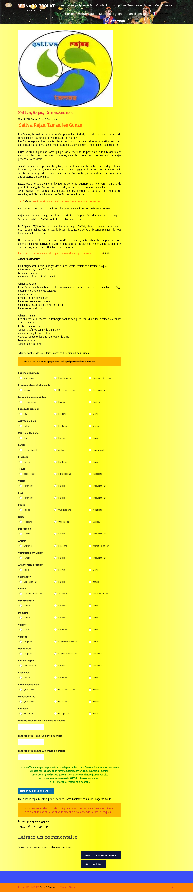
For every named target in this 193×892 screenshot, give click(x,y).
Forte (26, 629)
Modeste (28, 521)
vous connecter (36, 846)
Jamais (27, 389)
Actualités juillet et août (77, 5)
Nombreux (97, 509)
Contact (101, 5)
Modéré (62, 413)
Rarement (28, 485)
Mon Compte (163, 5)
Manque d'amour (101, 545)
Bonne (27, 605)
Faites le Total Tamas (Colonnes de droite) (41, 751)
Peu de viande (64, 377)
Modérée (62, 425)
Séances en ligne (137, 14)
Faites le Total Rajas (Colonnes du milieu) (41, 735)
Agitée (61, 449)
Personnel (63, 545)
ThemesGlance (68, 887)
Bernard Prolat (36, 5)
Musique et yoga (110, 14)
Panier (69, 14)
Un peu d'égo (64, 521)
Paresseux (97, 473)
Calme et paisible (31, 449)
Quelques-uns (64, 509)
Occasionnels (64, 701)
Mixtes (61, 401)
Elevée (96, 425)
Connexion (116, 21)
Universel (28, 545)
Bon (25, 437)
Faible (26, 425)
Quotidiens (29, 701)
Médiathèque (86, 14)
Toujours (28, 641)
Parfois (61, 485)
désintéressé (29, 473)
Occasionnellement (67, 389)
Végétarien (29, 377)
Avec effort (63, 593)
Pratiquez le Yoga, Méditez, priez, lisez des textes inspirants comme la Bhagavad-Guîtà (64, 799)
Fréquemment (99, 389)
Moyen (61, 437)
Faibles (27, 509)
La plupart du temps (67, 641)
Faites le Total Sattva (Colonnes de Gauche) (42, 720)
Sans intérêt (98, 449)
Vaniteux (97, 521)
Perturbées (98, 401)
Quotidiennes (30, 689)
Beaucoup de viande (102, 377)
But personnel (64, 473)
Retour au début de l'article (36, 790)
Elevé (95, 413)
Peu (25, 413)
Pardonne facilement (33, 593)
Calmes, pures (30, 401)
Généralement (30, 581)
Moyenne (62, 605)
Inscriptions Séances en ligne (131, 5)
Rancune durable (100, 593)
